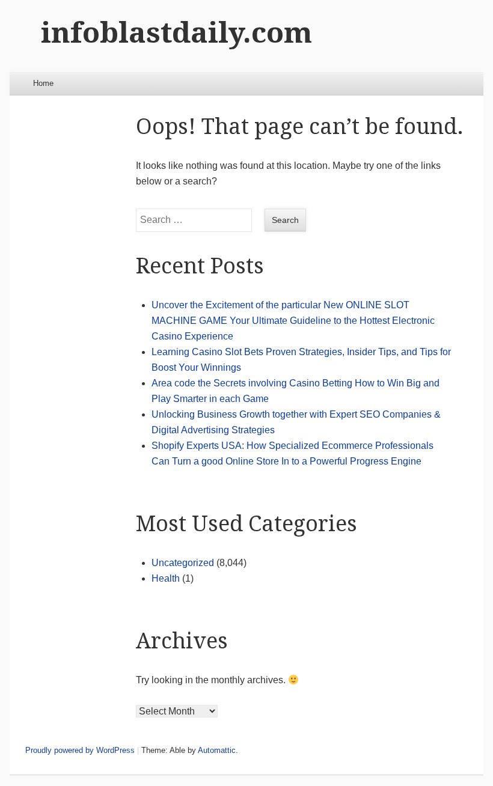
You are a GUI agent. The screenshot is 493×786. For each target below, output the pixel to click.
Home (43, 83)
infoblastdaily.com (176, 33)
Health (166, 578)
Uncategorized (183, 563)
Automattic (217, 750)
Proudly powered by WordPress (80, 750)
